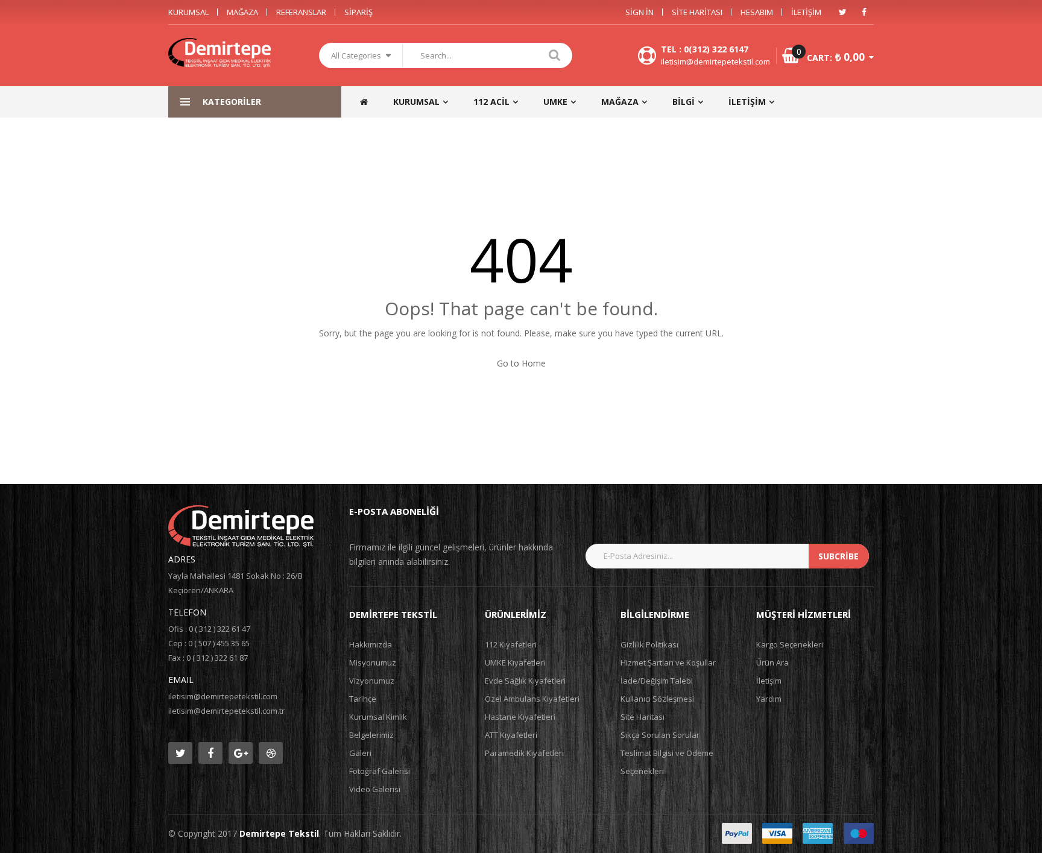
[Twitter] (842, 12)
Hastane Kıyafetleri (520, 716)
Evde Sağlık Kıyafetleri (525, 680)
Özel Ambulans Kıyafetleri (532, 698)
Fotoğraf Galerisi (379, 771)
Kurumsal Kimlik (378, 716)
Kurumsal (188, 12)
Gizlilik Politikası (649, 644)
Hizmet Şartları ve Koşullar (668, 662)
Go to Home (521, 363)
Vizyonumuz (371, 680)
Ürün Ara (772, 662)
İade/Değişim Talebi (656, 680)
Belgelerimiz (371, 734)
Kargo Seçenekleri (789, 644)
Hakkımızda (370, 644)
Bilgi (683, 101)
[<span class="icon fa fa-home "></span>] (369, 102)
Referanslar (301, 12)
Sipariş (358, 12)
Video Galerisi (374, 789)
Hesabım (756, 12)
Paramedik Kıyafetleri (524, 753)
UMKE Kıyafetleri (515, 662)
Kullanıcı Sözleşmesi (657, 698)
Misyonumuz (372, 662)
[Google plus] (241, 753)
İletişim (806, 12)
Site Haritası (697, 12)
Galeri (360, 753)
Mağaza (242, 12)
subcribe (838, 556)
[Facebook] (864, 12)
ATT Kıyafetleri (511, 734)
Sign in (639, 12)
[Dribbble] (271, 753)
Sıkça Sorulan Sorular (659, 734)
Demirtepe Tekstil (279, 833)
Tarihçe (362, 698)
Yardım (769, 698)
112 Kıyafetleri (511, 644)
